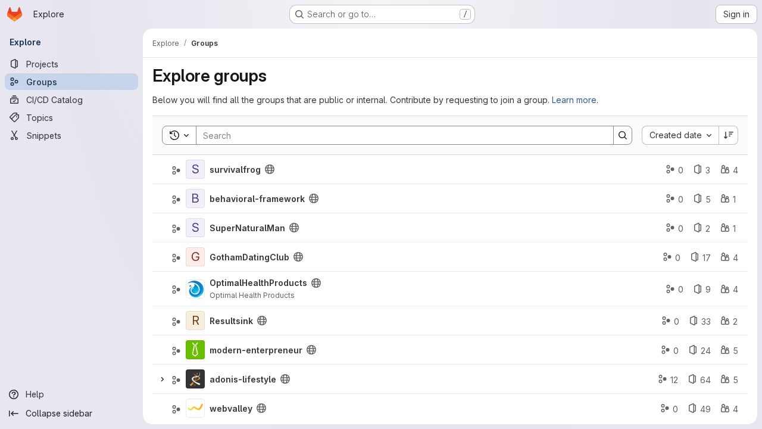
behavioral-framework (257, 199)
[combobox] (680, 135)
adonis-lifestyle (243, 379)
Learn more (574, 100)
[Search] (622, 135)
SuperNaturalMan (247, 228)
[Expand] (161, 378)
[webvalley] (195, 408)
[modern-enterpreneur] (195, 349)
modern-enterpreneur (256, 350)
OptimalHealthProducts (258, 283)
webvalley (231, 408)
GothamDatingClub (249, 257)
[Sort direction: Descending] (728, 135)
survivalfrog (235, 169)
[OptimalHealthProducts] (195, 289)
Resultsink (231, 321)
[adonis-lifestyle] (195, 378)
